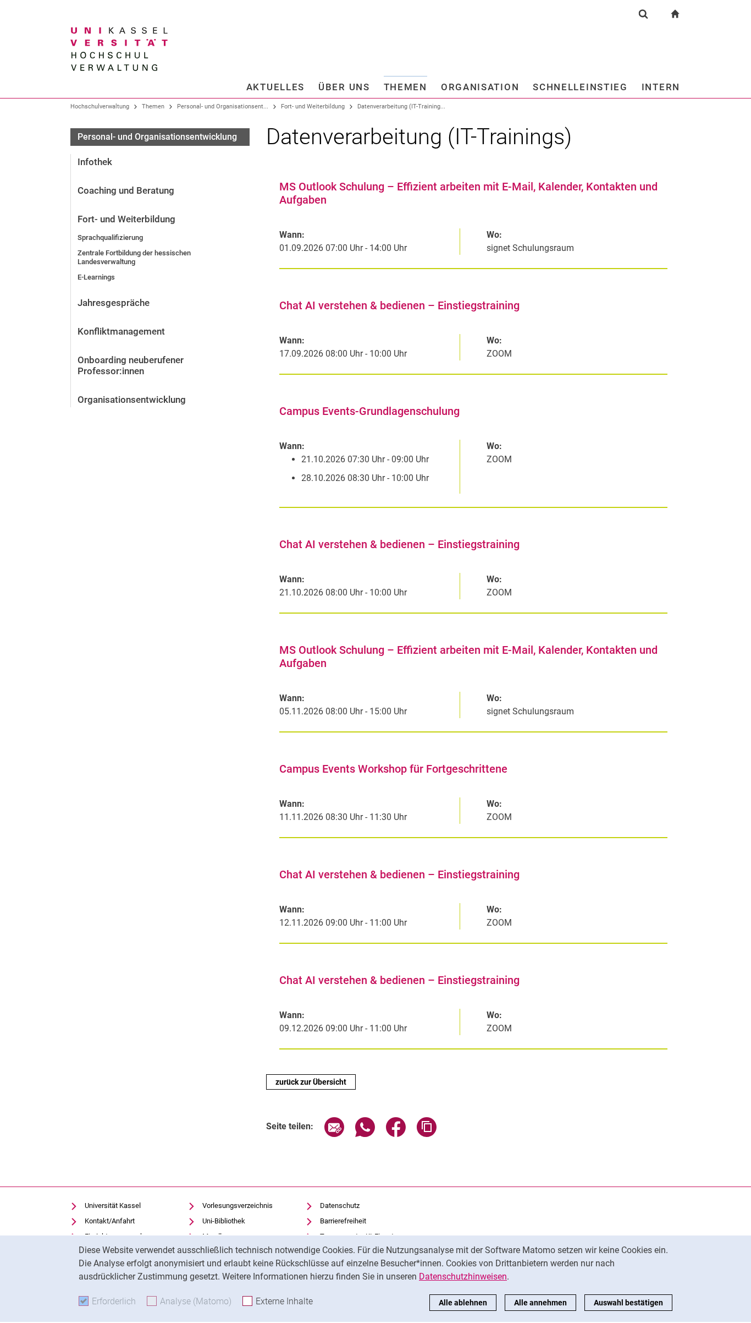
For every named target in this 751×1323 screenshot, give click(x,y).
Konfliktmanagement (121, 331)
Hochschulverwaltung (99, 106)
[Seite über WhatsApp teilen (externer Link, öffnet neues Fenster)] (365, 1134)
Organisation (480, 86)
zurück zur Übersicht (310, 1082)
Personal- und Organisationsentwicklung (157, 137)
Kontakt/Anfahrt (110, 1221)
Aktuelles (275, 86)
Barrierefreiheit (343, 1221)
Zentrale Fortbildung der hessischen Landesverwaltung (134, 257)
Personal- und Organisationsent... (222, 106)
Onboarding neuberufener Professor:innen (131, 365)
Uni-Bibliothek (223, 1221)
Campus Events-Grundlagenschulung (369, 411)
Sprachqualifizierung (110, 237)
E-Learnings (96, 277)
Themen (405, 86)
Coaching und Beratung (126, 190)
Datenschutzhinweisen (463, 1276)
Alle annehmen (540, 1302)
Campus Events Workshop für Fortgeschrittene (393, 768)
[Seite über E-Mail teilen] (334, 1134)
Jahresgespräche (114, 302)
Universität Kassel (113, 1205)
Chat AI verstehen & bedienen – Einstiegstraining (399, 305)
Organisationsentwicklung (132, 399)
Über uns (344, 86)
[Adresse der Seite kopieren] (427, 1134)
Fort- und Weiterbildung (313, 106)
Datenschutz (340, 1205)
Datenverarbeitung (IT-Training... (401, 106)
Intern (661, 86)
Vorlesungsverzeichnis (237, 1205)
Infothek (95, 161)
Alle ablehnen (463, 1302)
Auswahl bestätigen (628, 1302)
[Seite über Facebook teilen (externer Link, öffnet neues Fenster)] (396, 1134)
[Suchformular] (643, 13)
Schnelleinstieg (580, 86)
